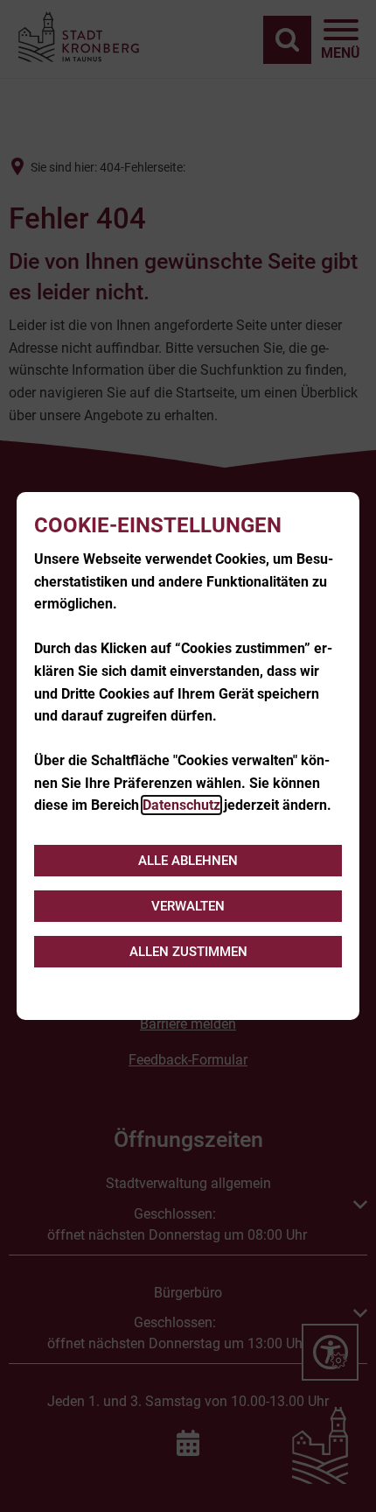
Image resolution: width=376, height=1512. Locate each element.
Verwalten (188, 906)
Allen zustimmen (188, 952)
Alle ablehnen (188, 861)
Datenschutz (181, 805)
